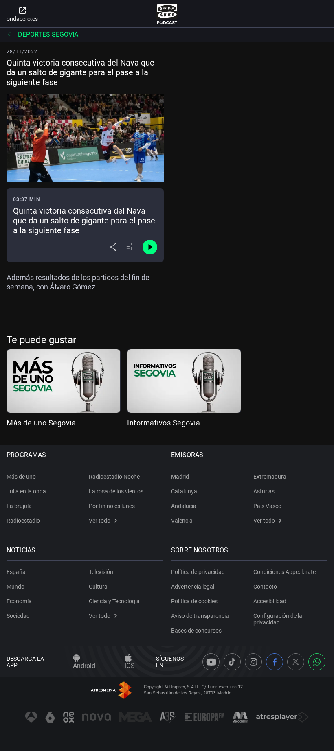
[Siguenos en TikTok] (232, 661)
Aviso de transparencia (200, 616)
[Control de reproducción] (150, 247)
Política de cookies (194, 601)
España (16, 572)
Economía (19, 601)
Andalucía (183, 506)
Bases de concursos (196, 630)
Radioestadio (23, 520)
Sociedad (18, 616)
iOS (130, 666)
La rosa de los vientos (116, 491)
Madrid (180, 476)
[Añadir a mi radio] (128, 247)
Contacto (265, 586)
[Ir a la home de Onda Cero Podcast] (167, 13)
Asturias (264, 491)
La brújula (19, 506)
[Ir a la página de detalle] (63, 381)
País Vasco (267, 506)
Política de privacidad (198, 572)
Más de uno (21, 476)
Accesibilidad (269, 601)
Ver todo (99, 520)
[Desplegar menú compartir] (113, 247)
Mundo (15, 586)
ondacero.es (22, 18)
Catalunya (184, 491)
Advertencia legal (192, 586)
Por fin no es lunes (112, 506)
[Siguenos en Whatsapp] (316, 661)
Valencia (182, 520)
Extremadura (269, 476)
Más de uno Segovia (41, 422)
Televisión (101, 572)
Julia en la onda (26, 491)
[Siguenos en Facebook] (274, 661)
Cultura (98, 586)
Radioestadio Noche (114, 476)
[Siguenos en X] (295, 661)
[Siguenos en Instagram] (253, 661)
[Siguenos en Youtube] (211, 661)
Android (84, 666)
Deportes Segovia (48, 34)
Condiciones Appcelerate (284, 572)
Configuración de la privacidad (277, 619)
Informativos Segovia (163, 422)
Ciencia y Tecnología (114, 601)
